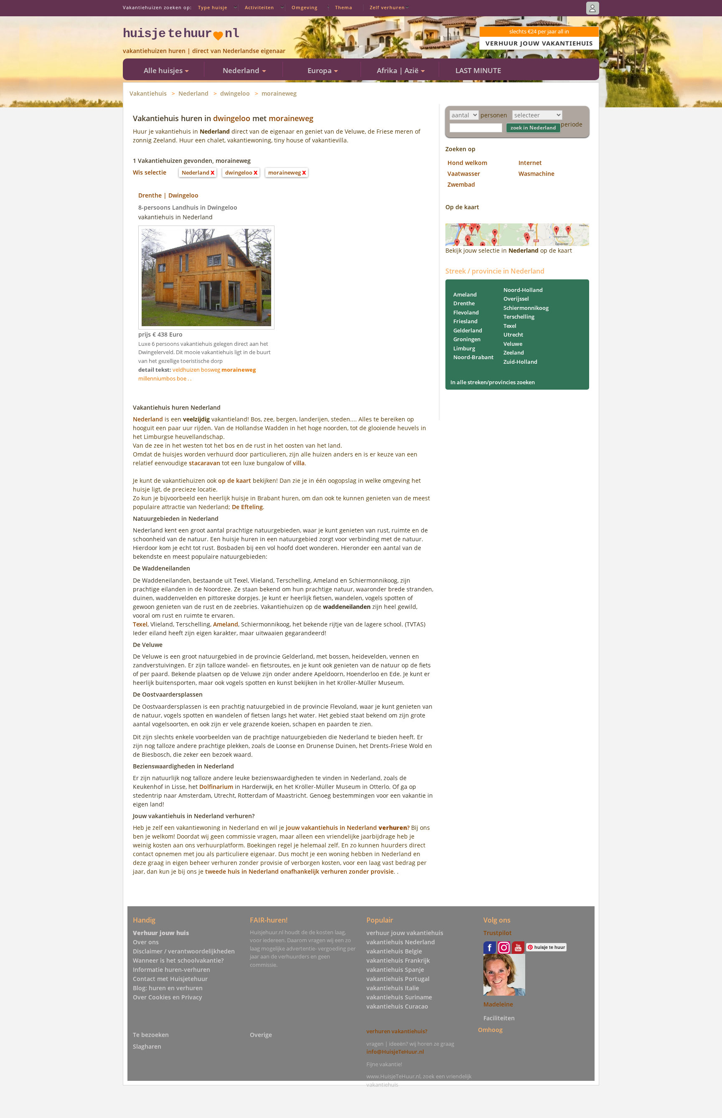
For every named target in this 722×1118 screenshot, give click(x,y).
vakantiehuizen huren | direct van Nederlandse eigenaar (204, 51)
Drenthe (464, 303)
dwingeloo (235, 93)
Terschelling (518, 316)
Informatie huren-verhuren (171, 969)
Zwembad (461, 184)
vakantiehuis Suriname (399, 997)
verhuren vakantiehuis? (396, 1031)
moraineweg (279, 93)
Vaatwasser (463, 173)
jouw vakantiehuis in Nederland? (347, 828)
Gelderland (467, 330)
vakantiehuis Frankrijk (398, 960)
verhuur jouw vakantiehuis (404, 933)
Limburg (464, 348)
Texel (140, 624)
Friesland (465, 321)
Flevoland (466, 312)
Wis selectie (149, 172)
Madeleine (498, 1004)
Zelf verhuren (387, 7)
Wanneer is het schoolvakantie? (178, 960)
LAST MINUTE (478, 70)
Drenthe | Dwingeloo (168, 195)
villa (299, 463)
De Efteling (247, 507)
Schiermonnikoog (526, 308)
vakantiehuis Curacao (397, 1006)
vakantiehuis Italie (392, 988)
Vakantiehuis (148, 93)
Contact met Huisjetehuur (170, 979)
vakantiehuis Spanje (395, 969)
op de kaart (234, 480)
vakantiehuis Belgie (394, 951)
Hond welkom (467, 163)
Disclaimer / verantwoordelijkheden (184, 951)
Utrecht (513, 334)
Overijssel (516, 298)
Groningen (466, 339)
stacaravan (204, 463)
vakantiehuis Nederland (400, 942)
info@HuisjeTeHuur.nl (395, 1051)
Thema (343, 7)
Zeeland (513, 352)
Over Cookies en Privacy (167, 997)
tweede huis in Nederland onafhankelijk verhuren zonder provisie (299, 871)
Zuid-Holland (520, 361)
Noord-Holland (523, 290)
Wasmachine (536, 173)
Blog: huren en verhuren (168, 988)
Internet (530, 163)
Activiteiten (259, 7)
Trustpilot (497, 933)
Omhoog (490, 1030)
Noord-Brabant (473, 357)
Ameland (225, 624)
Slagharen (147, 1046)
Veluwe (512, 343)
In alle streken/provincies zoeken (492, 382)
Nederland (193, 93)
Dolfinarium (216, 787)
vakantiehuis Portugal (398, 979)
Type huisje (212, 7)
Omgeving (305, 7)
